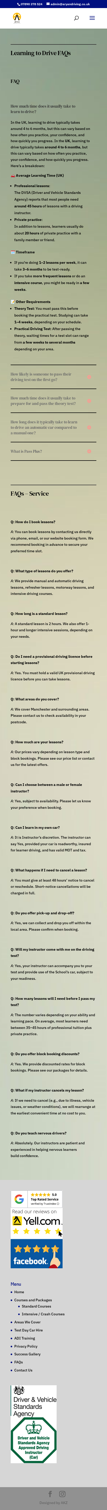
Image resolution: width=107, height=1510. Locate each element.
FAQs (18, 1362)
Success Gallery (27, 1354)
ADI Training (24, 1338)
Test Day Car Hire (28, 1330)
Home (19, 1292)
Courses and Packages (33, 1300)
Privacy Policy (25, 1346)
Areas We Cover (27, 1322)
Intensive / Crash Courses (43, 1314)
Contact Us (23, 1370)
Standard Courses (36, 1306)
